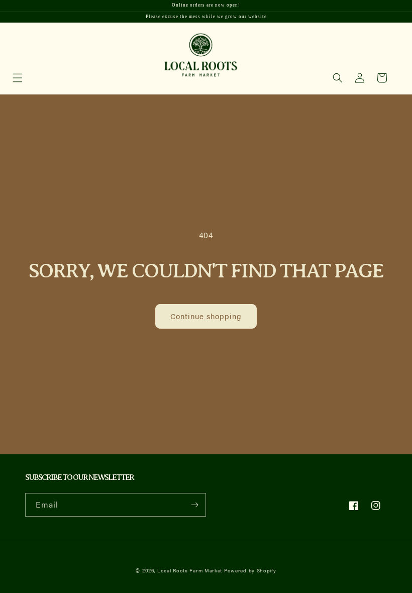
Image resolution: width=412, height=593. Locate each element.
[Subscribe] (194, 505)
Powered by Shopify (250, 570)
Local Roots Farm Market (189, 570)
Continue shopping (206, 316)
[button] (338, 78)
